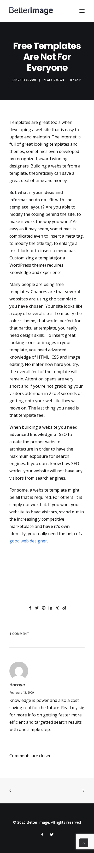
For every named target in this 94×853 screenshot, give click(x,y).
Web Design (55, 80)
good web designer (28, 541)
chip (78, 80)
